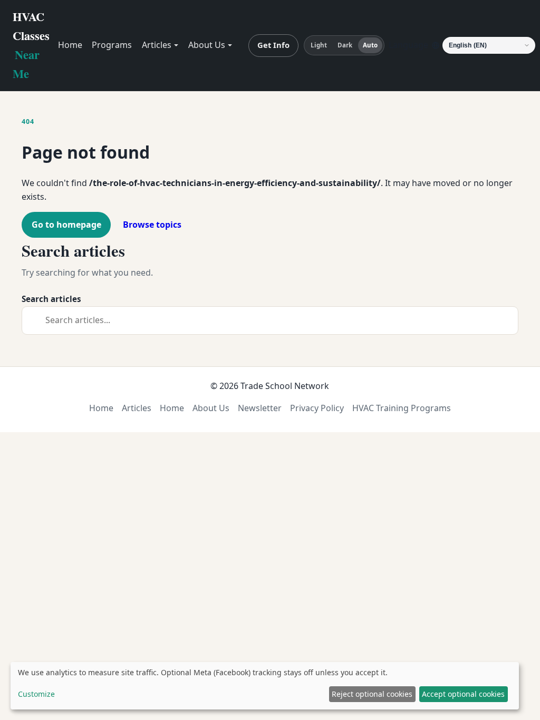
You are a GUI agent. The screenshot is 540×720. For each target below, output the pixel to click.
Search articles (51, 299)
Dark (345, 45)
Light (319, 45)
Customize (36, 694)
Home (70, 45)
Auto (370, 45)
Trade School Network (284, 386)
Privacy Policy (317, 408)
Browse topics (152, 224)
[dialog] (265, 685)
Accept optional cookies (463, 694)
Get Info (273, 45)
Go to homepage (66, 224)
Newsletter (260, 408)
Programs (112, 45)
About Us (206, 45)
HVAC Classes (31, 45)
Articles (156, 45)
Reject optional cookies (372, 694)
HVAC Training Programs (401, 408)
